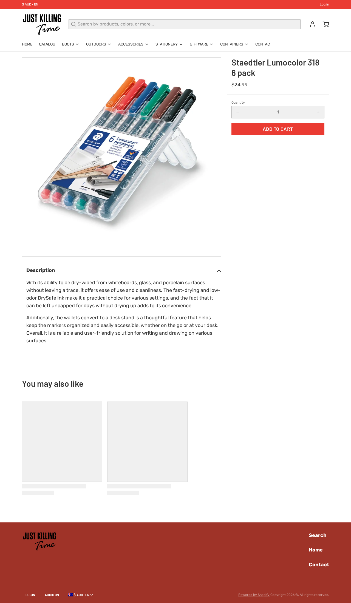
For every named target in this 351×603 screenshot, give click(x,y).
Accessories (130, 44)
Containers (231, 44)
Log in (324, 4)
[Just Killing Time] (42, 24)
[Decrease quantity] (238, 112)
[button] (277, 129)
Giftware (199, 44)
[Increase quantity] (318, 112)
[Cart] (323, 24)
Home (27, 44)
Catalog (47, 44)
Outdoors (96, 44)
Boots (68, 44)
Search (318, 535)
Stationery (166, 44)
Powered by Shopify (254, 595)
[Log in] (310, 24)
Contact (263, 44)
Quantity (238, 102)
